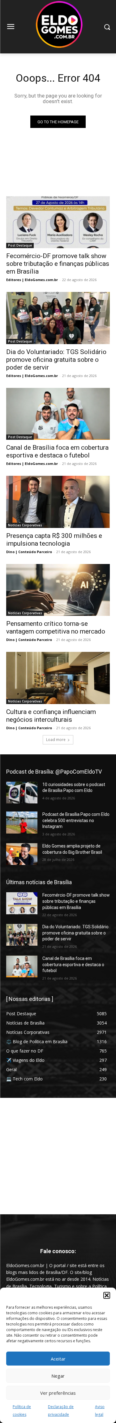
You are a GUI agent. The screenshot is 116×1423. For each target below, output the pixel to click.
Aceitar (58, 1359)
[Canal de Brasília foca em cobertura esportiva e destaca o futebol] (58, 414)
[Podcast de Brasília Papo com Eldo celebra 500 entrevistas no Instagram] (21, 822)
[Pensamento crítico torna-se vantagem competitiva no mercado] (58, 590)
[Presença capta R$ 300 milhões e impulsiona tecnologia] (58, 502)
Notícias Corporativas (25, 525)
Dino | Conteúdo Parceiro (29, 551)
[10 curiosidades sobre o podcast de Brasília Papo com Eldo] (21, 792)
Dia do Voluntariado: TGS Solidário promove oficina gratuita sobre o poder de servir (56, 359)
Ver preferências (58, 1393)
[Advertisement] (58, 1156)
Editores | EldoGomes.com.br (32, 279)
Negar (58, 1376)
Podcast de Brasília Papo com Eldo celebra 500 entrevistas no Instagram (76, 820)
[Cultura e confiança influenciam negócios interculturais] (58, 678)
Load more (56, 739)
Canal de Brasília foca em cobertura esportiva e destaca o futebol (73, 964)
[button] (107, 1295)
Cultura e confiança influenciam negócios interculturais (51, 715)
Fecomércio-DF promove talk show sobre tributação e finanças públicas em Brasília (57, 263)
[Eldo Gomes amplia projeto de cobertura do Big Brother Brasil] (21, 854)
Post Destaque (20, 245)
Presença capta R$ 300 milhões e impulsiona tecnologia (54, 539)
